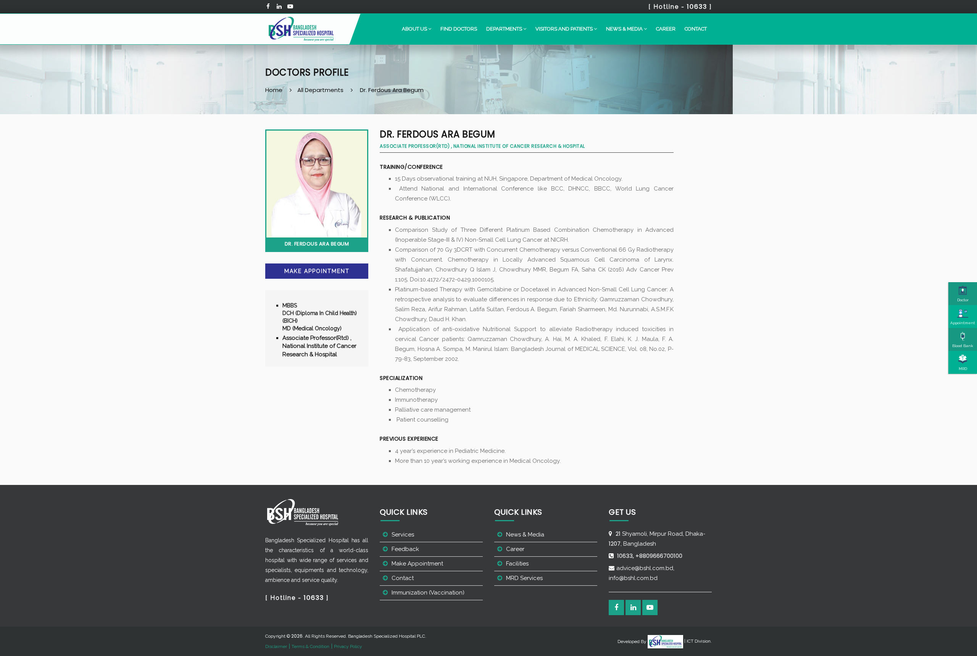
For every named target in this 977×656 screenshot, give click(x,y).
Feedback (405, 549)
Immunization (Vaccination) (428, 592)
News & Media (525, 534)
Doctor (963, 300)
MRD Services (524, 578)
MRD (963, 369)
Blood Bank (962, 346)
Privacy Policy (348, 646)
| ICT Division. (697, 641)
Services (403, 534)
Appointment (962, 323)
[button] (416, 29)
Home (273, 90)
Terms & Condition (310, 646)
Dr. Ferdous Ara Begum (392, 90)
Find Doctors (458, 29)
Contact (696, 29)
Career (666, 29)
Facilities (517, 563)
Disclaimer (276, 646)
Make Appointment (317, 271)
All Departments (320, 90)
